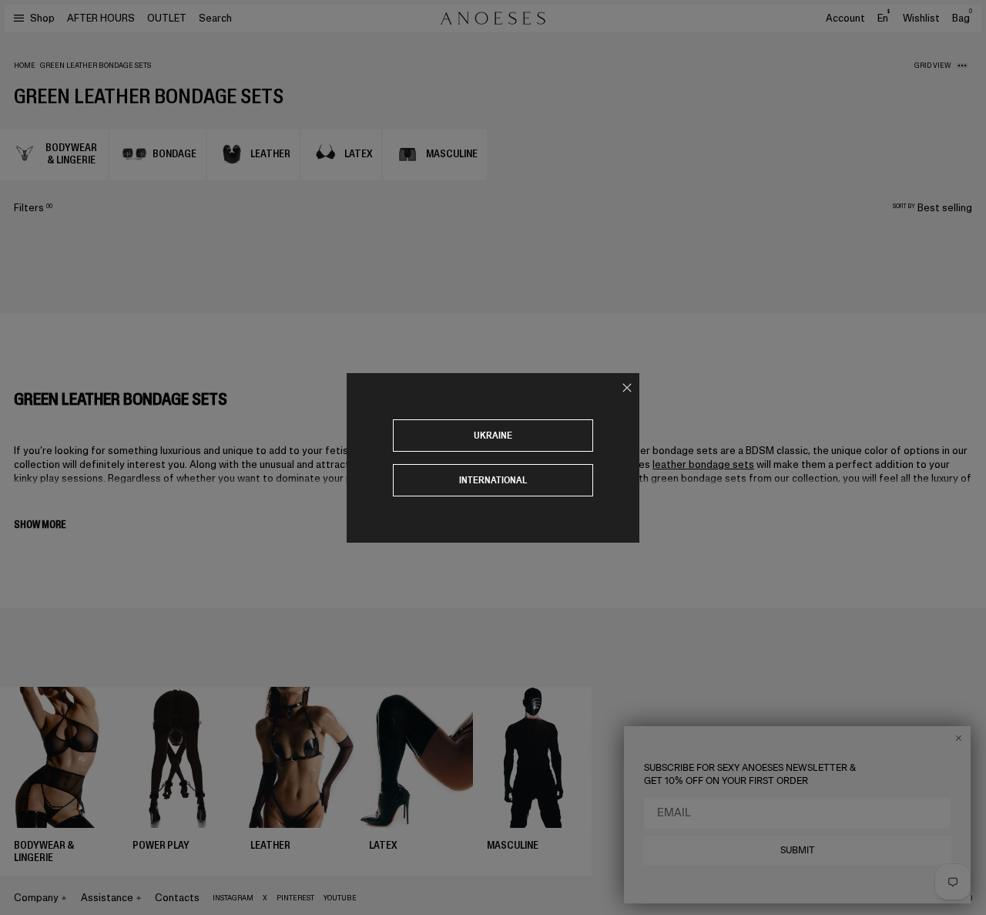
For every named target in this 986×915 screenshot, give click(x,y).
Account (845, 18)
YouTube (340, 898)
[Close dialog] (958, 738)
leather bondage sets (703, 464)
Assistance (107, 897)
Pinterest (295, 898)
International (493, 480)
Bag (962, 18)
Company (36, 897)
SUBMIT (797, 850)
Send (935, 779)
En (883, 18)
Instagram (233, 898)
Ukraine (493, 435)
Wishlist (921, 18)
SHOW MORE (39, 525)
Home (24, 65)
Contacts (177, 897)
